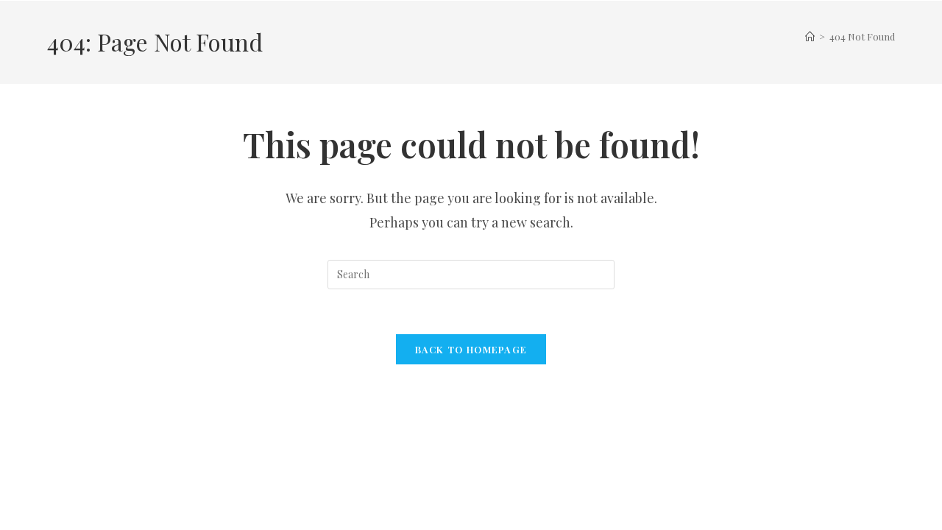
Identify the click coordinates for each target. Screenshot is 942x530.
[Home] (810, 36)
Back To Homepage (471, 349)
